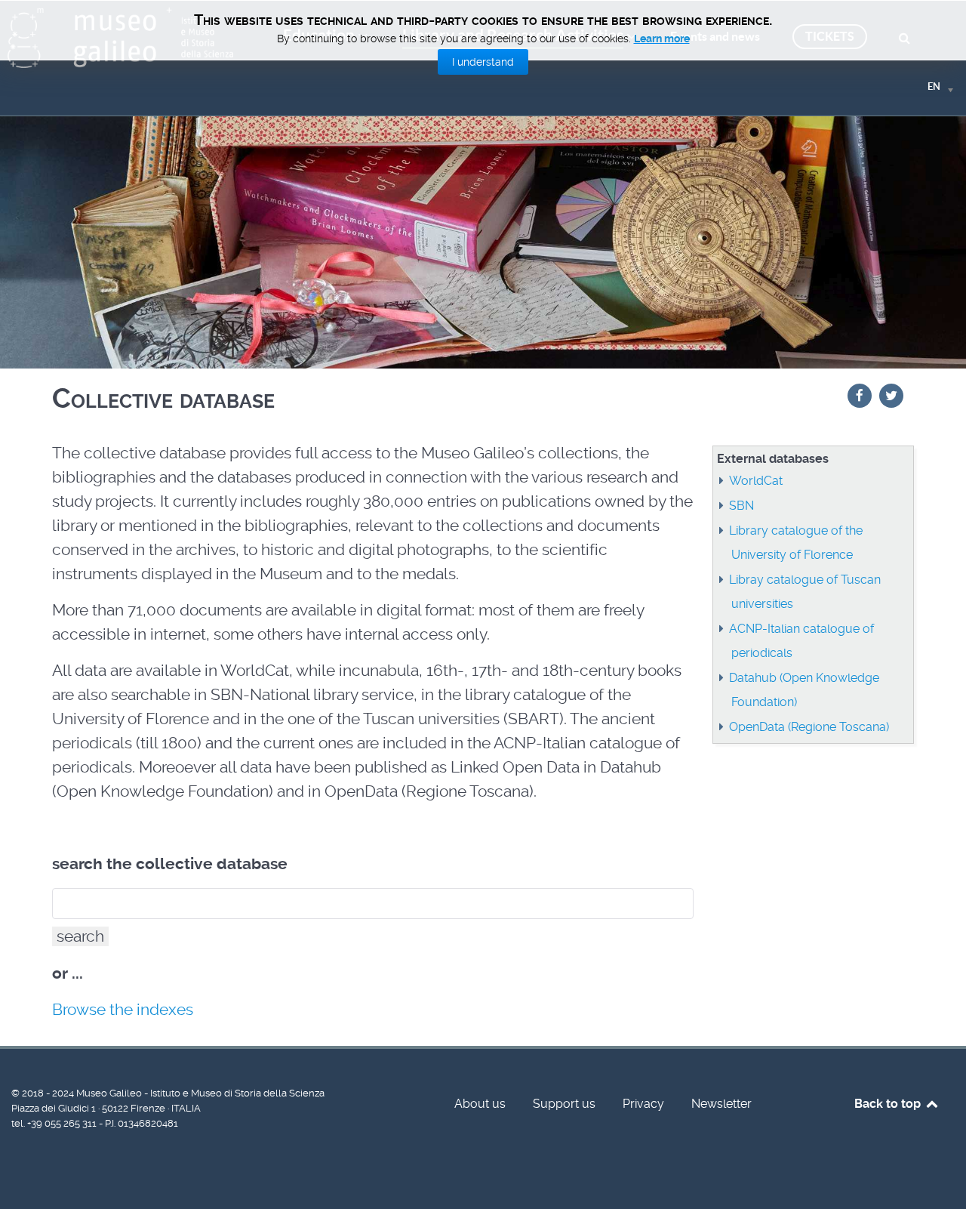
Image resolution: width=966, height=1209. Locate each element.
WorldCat (756, 480)
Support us (564, 1103)
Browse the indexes (122, 1010)
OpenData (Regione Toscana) (809, 727)
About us (480, 1103)
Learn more (662, 38)
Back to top (889, 1103)
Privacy (643, 1103)
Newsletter (721, 1103)
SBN (741, 505)
